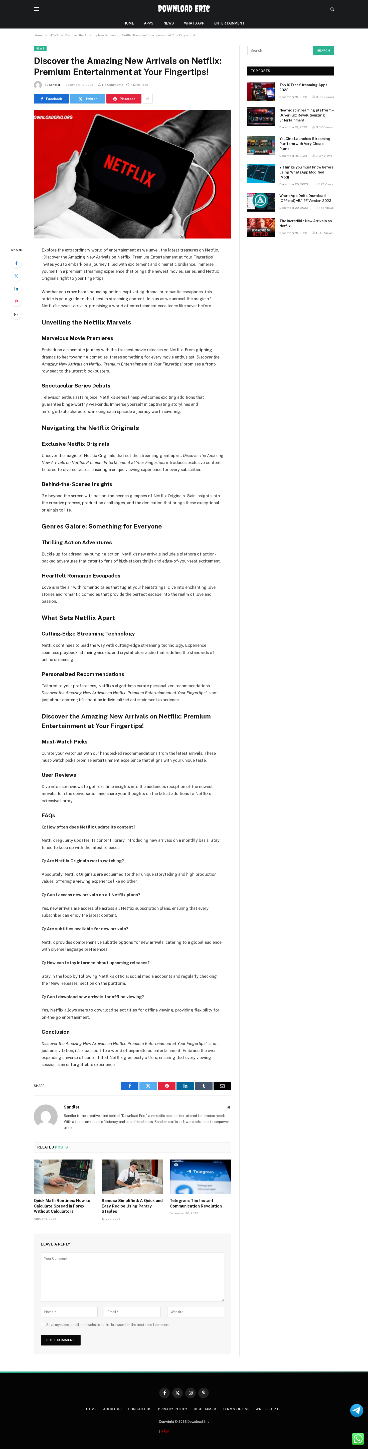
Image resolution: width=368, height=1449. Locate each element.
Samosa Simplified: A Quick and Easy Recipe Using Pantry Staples (132, 1206)
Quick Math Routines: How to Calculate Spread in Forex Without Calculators (62, 1206)
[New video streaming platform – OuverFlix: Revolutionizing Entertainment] (261, 116)
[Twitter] (16, 276)
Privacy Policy (173, 1409)
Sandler (54, 84)
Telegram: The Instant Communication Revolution (196, 1203)
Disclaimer (205, 1409)
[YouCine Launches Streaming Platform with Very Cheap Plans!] (261, 145)
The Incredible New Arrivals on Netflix (305, 223)
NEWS (168, 23)
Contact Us (140, 1409)
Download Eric (198, 1422)
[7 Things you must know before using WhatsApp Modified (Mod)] (261, 173)
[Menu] (36, 9)
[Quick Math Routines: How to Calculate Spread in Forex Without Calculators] (64, 1177)
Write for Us (269, 1409)
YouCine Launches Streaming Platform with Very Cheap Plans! (304, 144)
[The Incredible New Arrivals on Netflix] (261, 227)
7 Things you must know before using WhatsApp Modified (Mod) (306, 172)
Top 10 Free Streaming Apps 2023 (303, 87)
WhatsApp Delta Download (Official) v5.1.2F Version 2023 (305, 198)
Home (128, 23)
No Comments (112, 84)
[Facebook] (16, 263)
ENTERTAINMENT (229, 23)
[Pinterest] (16, 301)
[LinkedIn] (16, 289)
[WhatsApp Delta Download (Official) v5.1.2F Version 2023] (261, 202)
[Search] (331, 9)
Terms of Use (236, 1409)
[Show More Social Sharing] (148, 99)
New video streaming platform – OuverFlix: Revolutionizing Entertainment (306, 115)
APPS (149, 23)
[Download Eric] (184, 9)
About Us (112, 1409)
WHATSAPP (194, 23)
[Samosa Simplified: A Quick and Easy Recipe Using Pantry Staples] (132, 1177)
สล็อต (165, 1431)
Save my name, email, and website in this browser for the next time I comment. (108, 1325)
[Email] (16, 314)
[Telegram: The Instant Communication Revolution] (200, 1177)
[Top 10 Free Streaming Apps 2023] (261, 91)
